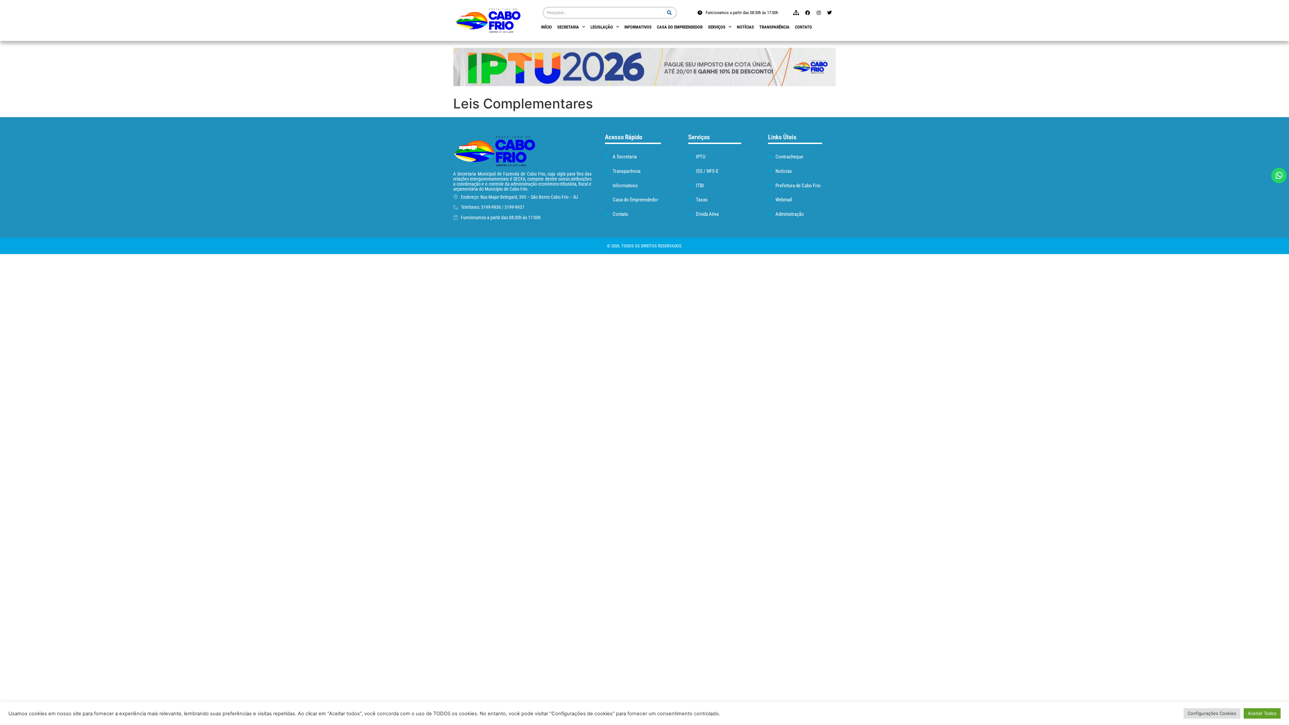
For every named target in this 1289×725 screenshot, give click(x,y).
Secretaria (568, 27)
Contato (803, 27)
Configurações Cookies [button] (1212, 713)
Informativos (638, 27)
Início (546, 27)
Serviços (716, 27)
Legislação (601, 27)
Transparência (774, 27)
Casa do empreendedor (680, 27)
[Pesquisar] (669, 13)
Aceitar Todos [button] (1262, 713)
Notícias (745, 27)
